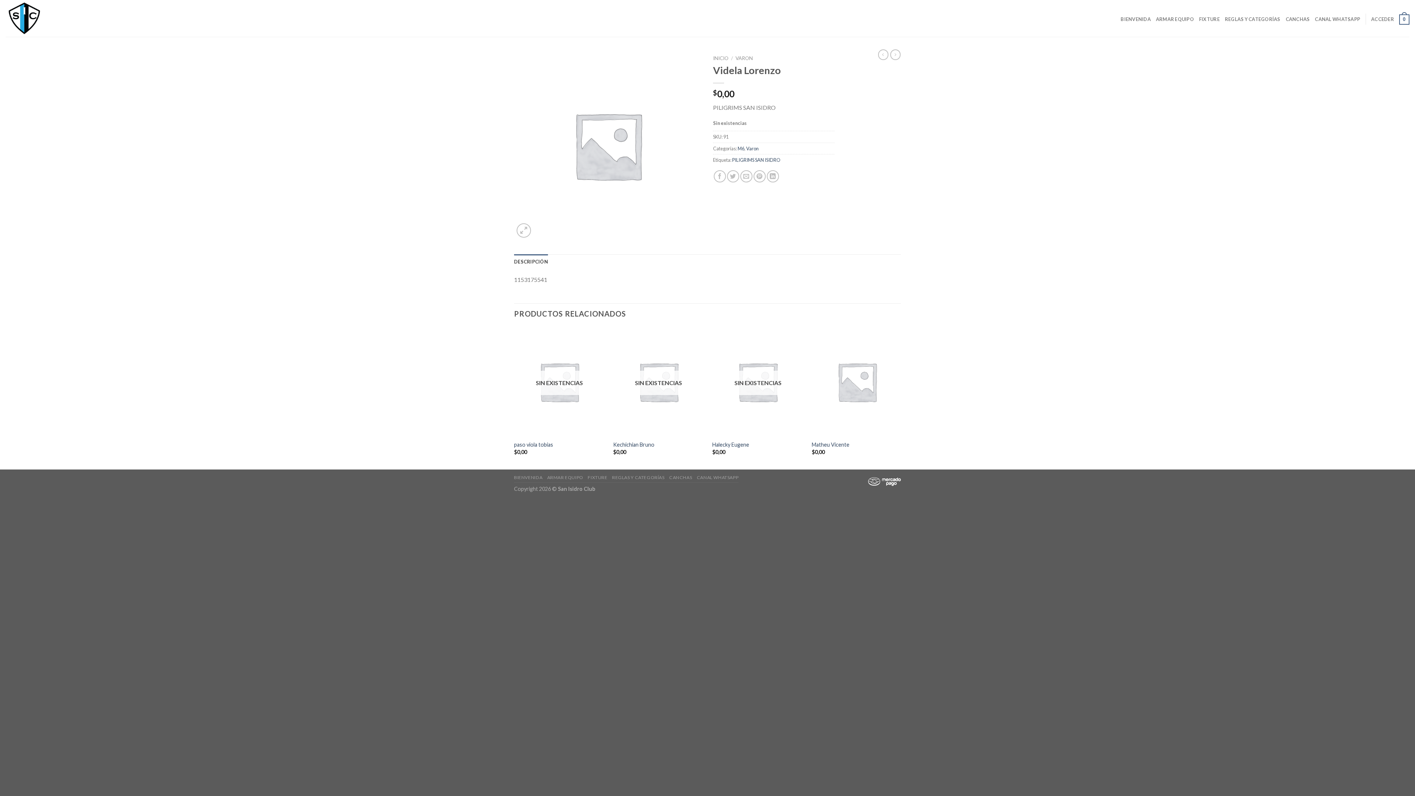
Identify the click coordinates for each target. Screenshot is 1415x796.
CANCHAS (1298, 19)
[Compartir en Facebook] (720, 176)
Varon (744, 58)
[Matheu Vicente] (857, 381)
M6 (741, 148)
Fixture (1209, 19)
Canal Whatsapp (1337, 19)
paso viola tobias (533, 444)
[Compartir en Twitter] (733, 176)
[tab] (531, 261)
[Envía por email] (746, 176)
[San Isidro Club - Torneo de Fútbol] (42, 18)
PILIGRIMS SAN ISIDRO (756, 160)
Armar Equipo (1175, 19)
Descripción (531, 262)
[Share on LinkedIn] (773, 176)
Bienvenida (1136, 19)
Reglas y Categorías (1253, 19)
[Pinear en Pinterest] (760, 176)
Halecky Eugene (730, 444)
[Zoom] (524, 230)
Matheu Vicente (830, 444)
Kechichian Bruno (633, 444)
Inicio (721, 58)
